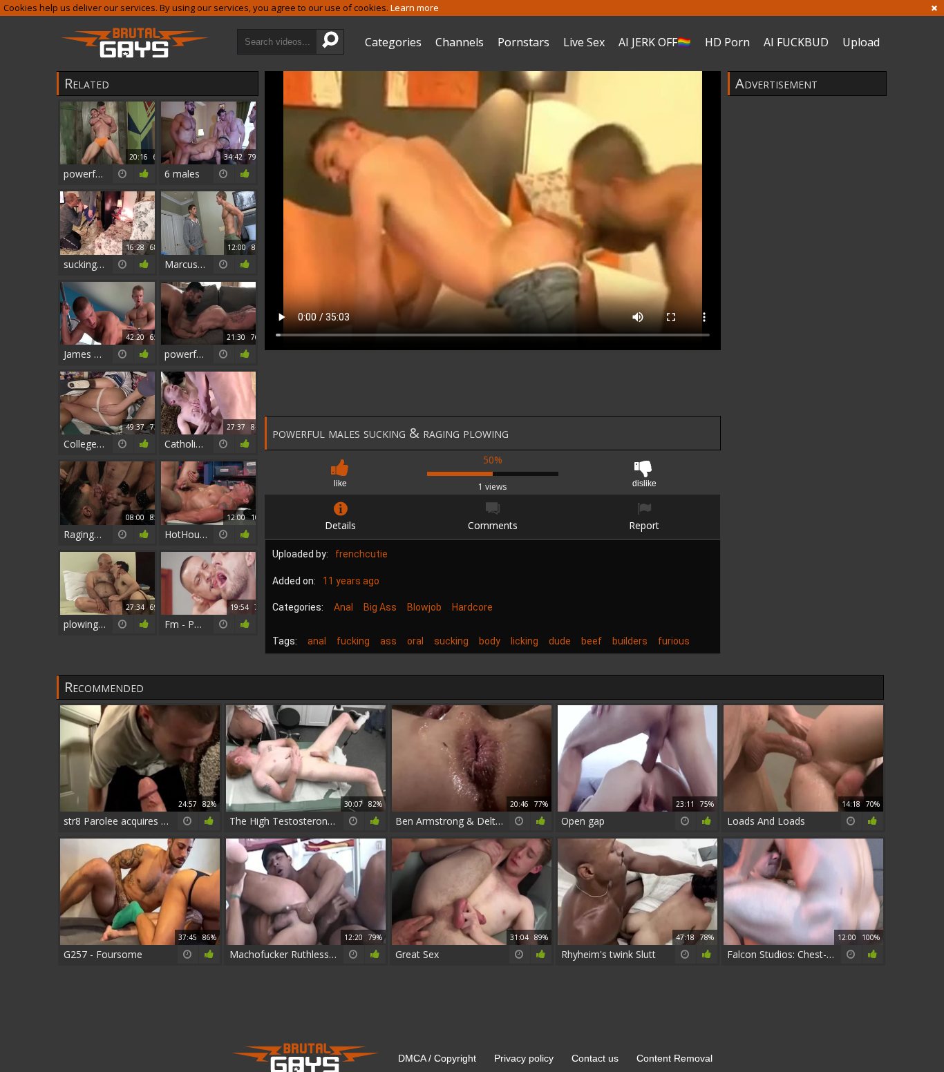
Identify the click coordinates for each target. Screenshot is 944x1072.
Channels (459, 42)
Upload (861, 42)
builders (630, 641)
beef (591, 641)
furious (674, 641)
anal (317, 641)
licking (524, 641)
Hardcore (472, 607)
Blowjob (424, 607)
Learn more (414, 7)
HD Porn (727, 42)
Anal (343, 607)
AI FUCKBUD (796, 42)
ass (388, 641)
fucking (353, 641)
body (489, 641)
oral (415, 641)
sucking (451, 641)
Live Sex (584, 42)
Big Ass (380, 607)
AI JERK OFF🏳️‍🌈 (655, 42)
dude (560, 641)
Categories (393, 42)
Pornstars (523, 42)
